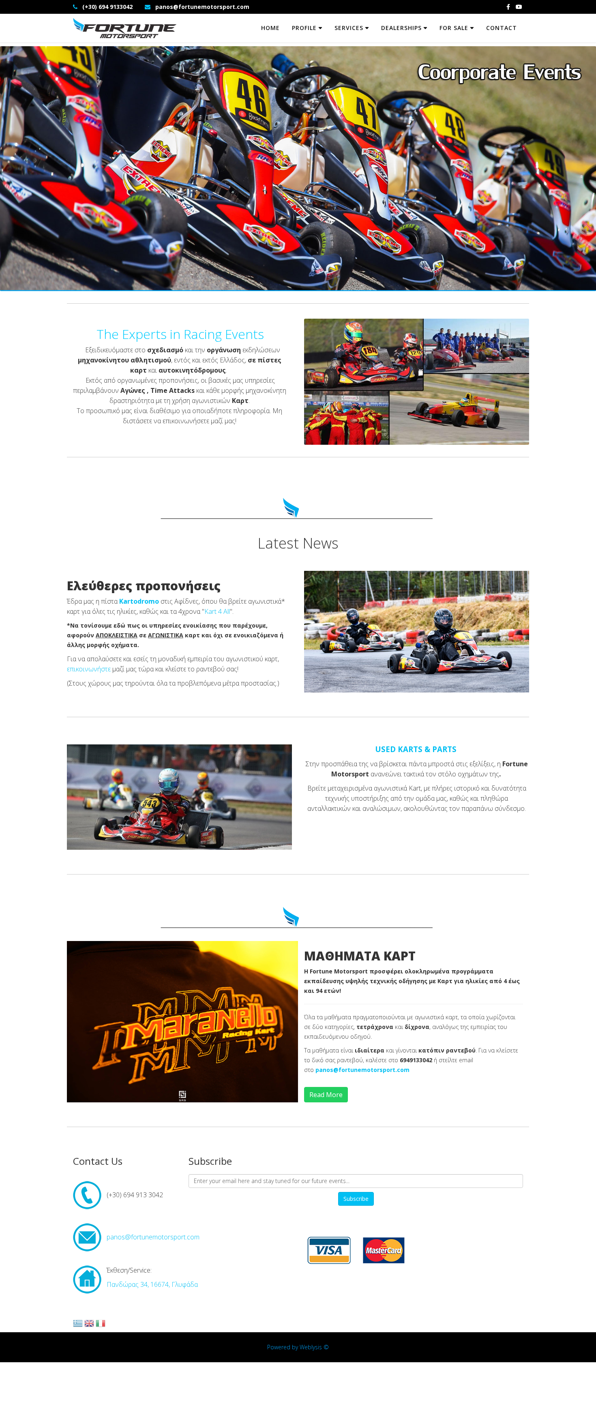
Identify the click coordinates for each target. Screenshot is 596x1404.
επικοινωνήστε (89, 668)
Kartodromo (139, 601)
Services (348, 28)
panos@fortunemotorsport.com (202, 7)
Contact (501, 28)
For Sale (453, 28)
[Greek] (78, 1325)
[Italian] (100, 1325)
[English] (89, 1325)
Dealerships (401, 28)
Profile (304, 28)
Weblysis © (314, 1347)
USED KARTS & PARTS (416, 749)
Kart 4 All (217, 611)
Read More (326, 1094)
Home (270, 28)
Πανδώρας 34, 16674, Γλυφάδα (152, 1284)
